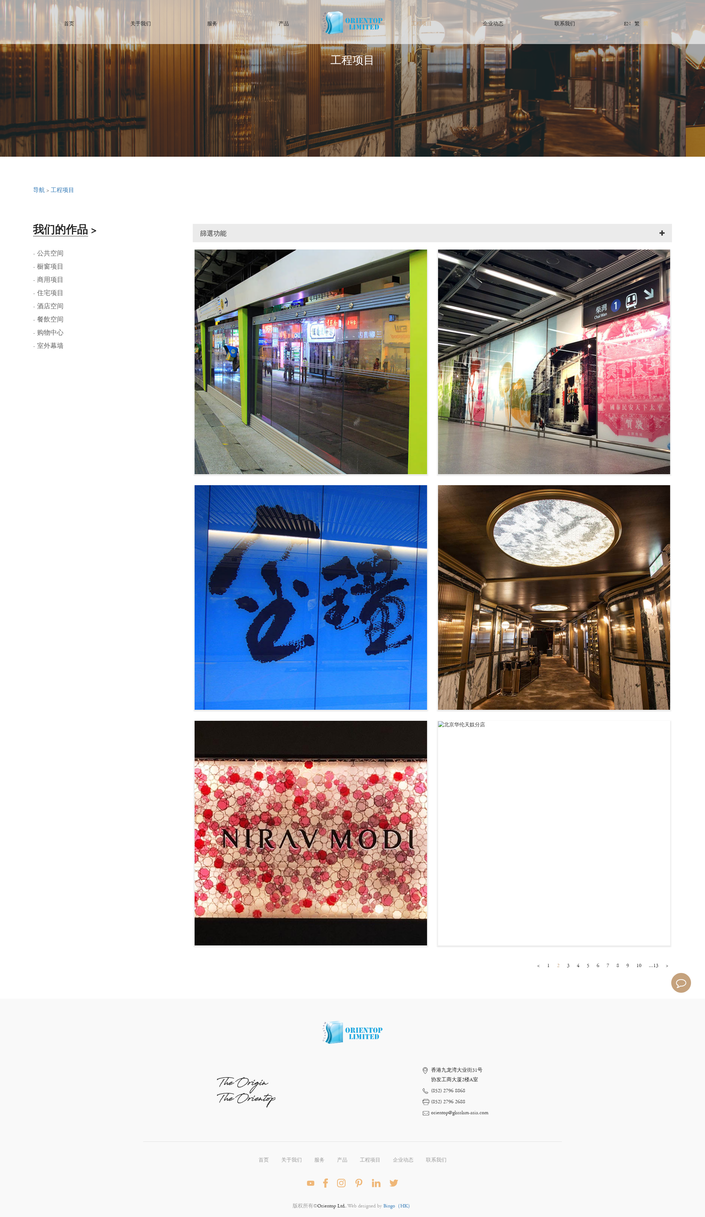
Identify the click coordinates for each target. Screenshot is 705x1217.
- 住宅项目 (48, 293)
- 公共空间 (48, 253)
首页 (69, 24)
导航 (39, 190)
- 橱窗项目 (48, 266)
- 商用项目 (48, 280)
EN (627, 24)
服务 (212, 24)
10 (638, 966)
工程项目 (421, 24)
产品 (284, 24)
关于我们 (140, 24)
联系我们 (564, 24)
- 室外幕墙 (48, 346)
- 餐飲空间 (48, 319)
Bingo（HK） (398, 1206)
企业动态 (493, 24)
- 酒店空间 (48, 306)
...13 (653, 966)
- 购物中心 (48, 333)
